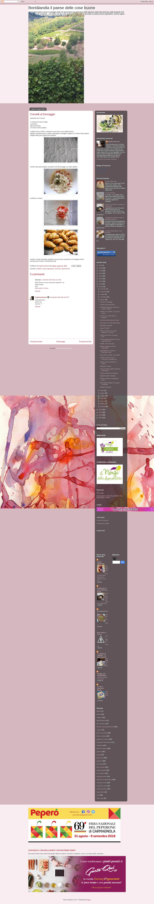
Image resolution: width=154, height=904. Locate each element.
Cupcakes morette (105, 366)
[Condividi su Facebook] (78, 266)
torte (98, 795)
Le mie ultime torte (110, 181)
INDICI (99, 711)
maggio (102, 396)
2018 (100, 273)
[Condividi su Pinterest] (80, 266)
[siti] (106, 256)
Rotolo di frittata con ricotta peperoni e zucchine (108, 331)
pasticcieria (100, 758)
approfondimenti (101, 720)
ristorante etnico (101, 776)
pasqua (99, 755)
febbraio (103, 403)
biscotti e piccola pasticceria (105, 727)
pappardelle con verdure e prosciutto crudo (108, 351)
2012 (100, 409)
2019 (100, 270)
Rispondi (37, 291)
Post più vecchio (85, 341)
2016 (100, 278)
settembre (103, 297)
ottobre (102, 294)
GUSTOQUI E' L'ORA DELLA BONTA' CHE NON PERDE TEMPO (110, 496)
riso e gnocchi (101, 773)
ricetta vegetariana (48, 268)
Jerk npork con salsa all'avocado (110, 323)
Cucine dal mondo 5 (103, 520)
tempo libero (100, 792)
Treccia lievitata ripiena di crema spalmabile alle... (110, 340)
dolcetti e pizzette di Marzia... (100, 688)
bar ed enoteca (101, 723)
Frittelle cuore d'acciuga (107, 343)
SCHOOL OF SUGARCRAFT (101, 674)
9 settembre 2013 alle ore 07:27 (59, 297)
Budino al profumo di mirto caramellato (108, 347)
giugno (102, 393)
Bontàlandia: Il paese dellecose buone (102, 589)
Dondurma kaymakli (106, 325)
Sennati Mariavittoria (102, 168)
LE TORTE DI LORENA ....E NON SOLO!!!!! (101, 655)
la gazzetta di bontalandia (104, 742)
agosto (102, 299)
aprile (102, 398)
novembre (103, 291)
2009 (100, 417)
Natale (98, 714)
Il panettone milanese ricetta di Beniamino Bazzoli (114, 218)
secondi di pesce (102, 789)
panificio (99, 751)
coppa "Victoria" (105, 328)
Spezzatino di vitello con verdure (110, 355)
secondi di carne (102, 786)
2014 (100, 284)
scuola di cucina (101, 782)
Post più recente (36, 341)
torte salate (100, 798)
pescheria (99, 764)
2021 (100, 265)
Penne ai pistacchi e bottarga (109, 373)
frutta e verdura (101, 736)
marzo (102, 401)
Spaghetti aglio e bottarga (107, 376)
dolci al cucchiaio (102, 733)
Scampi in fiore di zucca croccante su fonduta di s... (109, 358)
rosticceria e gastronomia (62, 268)
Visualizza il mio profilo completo (107, 159)
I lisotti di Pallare (110, 193)
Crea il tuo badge (101, 172)
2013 (100, 286)
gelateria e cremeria (103, 739)
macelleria (100, 745)
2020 (100, 268)
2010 (100, 415)
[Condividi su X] (76, 266)
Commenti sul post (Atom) (64, 348)
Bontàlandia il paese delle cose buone (61, 8)
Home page (60, 341)
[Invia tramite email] (72, 266)
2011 (100, 412)
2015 (100, 281)
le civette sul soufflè (103, 523)
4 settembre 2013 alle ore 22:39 (51, 280)
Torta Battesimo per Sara (106, 662)
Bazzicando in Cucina (41, 288)
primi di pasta (101, 767)
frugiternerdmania (41, 297)
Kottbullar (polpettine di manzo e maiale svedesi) (110, 308)
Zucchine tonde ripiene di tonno (109, 320)
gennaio (103, 406)
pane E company (102, 748)
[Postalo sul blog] (74, 266)
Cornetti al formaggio (106, 302)
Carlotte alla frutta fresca (107, 304)
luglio (102, 390)
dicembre (103, 289)
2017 (100, 276)
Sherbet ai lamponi (105, 387)
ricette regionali (101, 770)
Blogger (88, 900)
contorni (99, 730)
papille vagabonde (100, 562)
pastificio (99, 761)
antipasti (38, 268)
